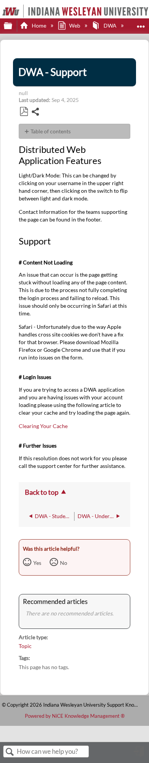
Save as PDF (23, 112)
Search (10, 752)
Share (35, 112)
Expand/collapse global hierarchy (13, 26)
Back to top (41, 492)
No (63, 563)
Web (74, 25)
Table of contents (51, 131)
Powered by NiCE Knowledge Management (75, 716)
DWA (109, 25)
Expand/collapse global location (141, 23)
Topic (25, 646)
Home (39, 25)
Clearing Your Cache (43, 426)
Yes (37, 563)
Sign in (139, 755)
